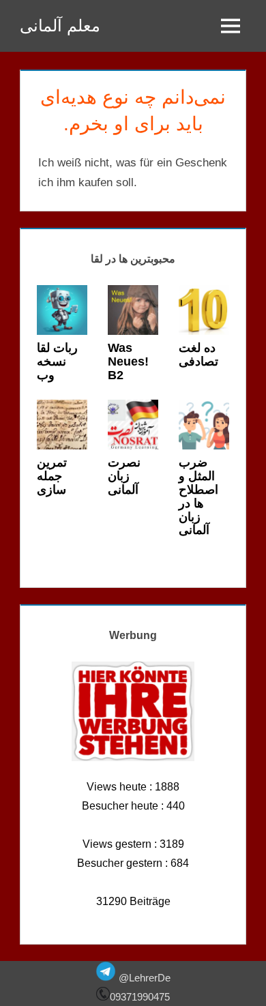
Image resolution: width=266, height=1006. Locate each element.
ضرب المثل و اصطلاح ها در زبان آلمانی (198, 496)
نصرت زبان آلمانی (124, 476)
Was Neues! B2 (128, 361)
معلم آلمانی (60, 25)
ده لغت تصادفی (198, 354)
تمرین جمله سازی (52, 476)
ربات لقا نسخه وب (57, 361)
